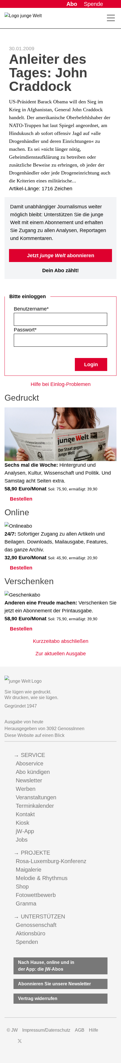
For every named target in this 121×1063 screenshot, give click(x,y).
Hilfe (93, 1030)
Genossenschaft (36, 925)
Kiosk (22, 823)
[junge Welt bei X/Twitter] (20, 1043)
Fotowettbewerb (36, 895)
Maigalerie (28, 869)
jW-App (25, 831)
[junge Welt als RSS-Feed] (59, 1043)
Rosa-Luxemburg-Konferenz (51, 861)
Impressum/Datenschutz (46, 1030)
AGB (79, 1030)
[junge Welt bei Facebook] (11, 1043)
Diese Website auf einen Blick (34, 735)
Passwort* (25, 330)
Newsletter (29, 780)
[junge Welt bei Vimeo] (49, 1043)
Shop (22, 886)
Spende (93, 4)
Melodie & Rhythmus (42, 878)
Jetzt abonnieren (60, 255)
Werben (25, 789)
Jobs (22, 840)
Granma (26, 903)
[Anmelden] (112, 4)
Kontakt (25, 814)
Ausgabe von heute (24, 721)
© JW (12, 1030)
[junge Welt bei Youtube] (39, 1043)
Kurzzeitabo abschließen (60, 641)
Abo (71, 4)
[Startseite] (23, 19)
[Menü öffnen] (110, 18)
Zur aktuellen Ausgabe (60, 653)
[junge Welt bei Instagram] (29, 1043)
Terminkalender (35, 806)
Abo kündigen (33, 772)
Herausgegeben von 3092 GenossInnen (44, 728)
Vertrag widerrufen (37, 998)
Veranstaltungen (36, 797)
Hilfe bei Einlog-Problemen (61, 384)
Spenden (27, 942)
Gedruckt (22, 397)
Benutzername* (31, 309)
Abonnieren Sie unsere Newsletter (54, 983)
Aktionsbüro (30, 933)
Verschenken (29, 581)
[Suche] (98, 18)
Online (17, 512)
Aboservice (29, 763)
